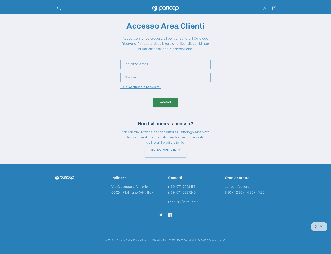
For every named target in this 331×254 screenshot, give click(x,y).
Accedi (165, 102)
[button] (59, 8)
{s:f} (224, 240)
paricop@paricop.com (185, 201)
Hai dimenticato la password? (140, 87)
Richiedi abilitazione (165, 149)
